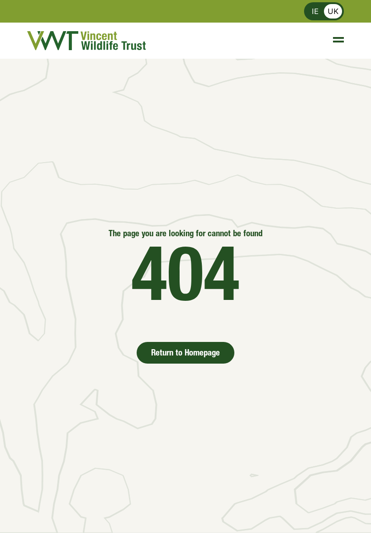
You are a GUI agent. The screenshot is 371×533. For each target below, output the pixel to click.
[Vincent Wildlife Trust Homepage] (86, 40)
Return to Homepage (185, 354)
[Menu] (334, 40)
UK (333, 11)
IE (315, 11)
